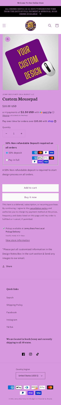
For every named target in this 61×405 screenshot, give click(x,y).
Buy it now (30, 197)
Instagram (12, 319)
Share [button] (9, 266)
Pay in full (14, 159)
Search (10, 297)
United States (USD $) (28, 375)
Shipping (5, 115)
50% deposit (15, 152)
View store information (18, 240)
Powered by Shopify (45, 399)
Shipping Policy (15, 304)
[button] (4, 25)
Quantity (6, 127)
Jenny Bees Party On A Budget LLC (26, 399)
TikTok (10, 327)
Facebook (12, 312)
